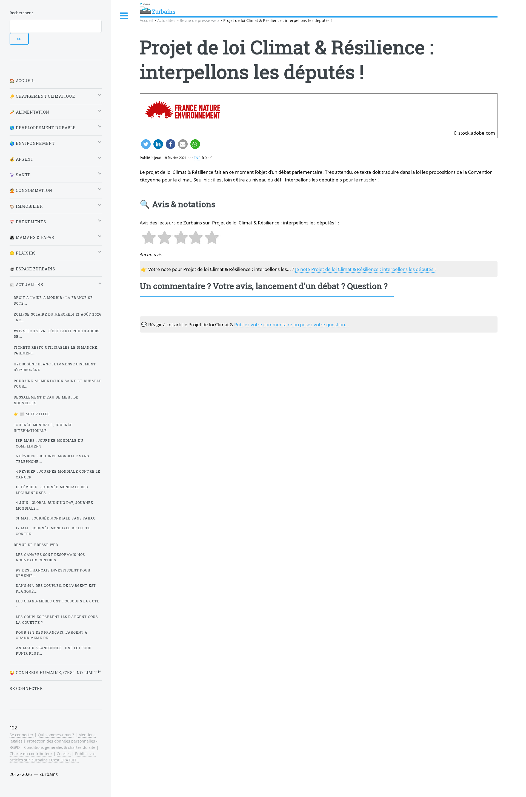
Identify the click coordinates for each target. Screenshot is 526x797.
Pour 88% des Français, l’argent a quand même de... (52, 635)
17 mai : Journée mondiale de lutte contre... (53, 531)
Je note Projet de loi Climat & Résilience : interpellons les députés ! (365, 269)
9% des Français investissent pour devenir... (53, 573)
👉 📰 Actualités (32, 414)
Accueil (146, 20)
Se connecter (26, 688)
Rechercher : (21, 12)
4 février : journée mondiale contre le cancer (58, 474)
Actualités (166, 20)
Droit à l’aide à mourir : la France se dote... (53, 300)
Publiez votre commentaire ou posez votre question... (291, 324)
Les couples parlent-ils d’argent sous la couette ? (57, 619)
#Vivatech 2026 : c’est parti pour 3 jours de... (56, 334)
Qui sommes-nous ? (56, 734)
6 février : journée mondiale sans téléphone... (52, 459)
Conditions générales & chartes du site (59, 747)
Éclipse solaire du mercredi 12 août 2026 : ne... (57, 317)
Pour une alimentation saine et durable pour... (57, 384)
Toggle (124, 16)
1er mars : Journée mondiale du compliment (49, 443)
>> (19, 38)
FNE (197, 157)
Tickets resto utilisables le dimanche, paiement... (56, 350)
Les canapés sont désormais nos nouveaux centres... (50, 557)
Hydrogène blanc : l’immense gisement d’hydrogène (55, 367)
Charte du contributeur (31, 753)
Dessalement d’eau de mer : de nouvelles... (46, 400)
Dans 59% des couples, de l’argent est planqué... (56, 588)
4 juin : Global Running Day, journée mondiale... (54, 505)
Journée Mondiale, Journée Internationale (43, 428)
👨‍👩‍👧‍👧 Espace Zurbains (33, 269)
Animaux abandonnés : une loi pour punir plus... (54, 651)
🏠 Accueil (22, 80)
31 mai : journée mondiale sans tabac (56, 518)
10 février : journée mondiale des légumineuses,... (52, 490)
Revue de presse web (199, 20)
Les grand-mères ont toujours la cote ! (57, 604)
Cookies (64, 753)
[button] (146, 144)
